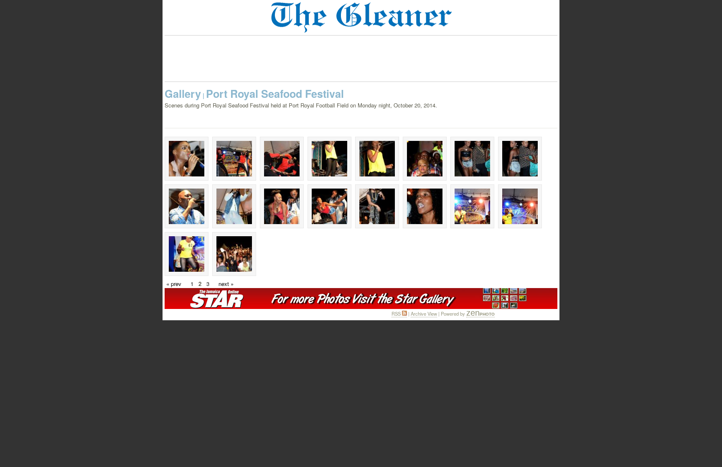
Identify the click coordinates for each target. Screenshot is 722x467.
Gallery (183, 93)
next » (226, 284)
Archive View (424, 313)
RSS (397, 313)
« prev (173, 284)
